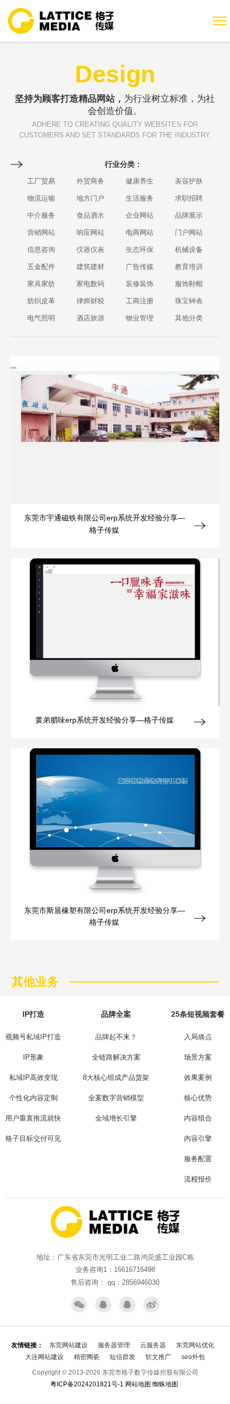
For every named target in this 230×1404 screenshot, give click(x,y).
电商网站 (140, 232)
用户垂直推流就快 (33, 1118)
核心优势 (198, 1098)
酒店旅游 (90, 318)
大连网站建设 (44, 1357)
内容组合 (198, 1118)
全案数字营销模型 (116, 1098)
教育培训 (189, 267)
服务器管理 (114, 1345)
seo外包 (193, 1357)
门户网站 (189, 232)
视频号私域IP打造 (33, 1037)
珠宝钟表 (189, 301)
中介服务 (41, 215)
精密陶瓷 (86, 1357)
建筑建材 (90, 267)
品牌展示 (189, 215)
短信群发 (122, 1357)
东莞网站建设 (68, 1345)
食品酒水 (90, 215)
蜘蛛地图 (165, 1384)
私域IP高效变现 (33, 1077)
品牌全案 (116, 1014)
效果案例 (198, 1077)
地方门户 (90, 198)
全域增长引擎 (116, 1118)
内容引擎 (198, 1138)
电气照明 (41, 318)
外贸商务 (90, 181)
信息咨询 (41, 249)
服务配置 (198, 1159)
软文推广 (158, 1357)
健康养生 (140, 181)
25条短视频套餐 (198, 1014)
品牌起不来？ (116, 1037)
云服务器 (153, 1345)
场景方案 (198, 1057)
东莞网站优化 (195, 1345)
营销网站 (41, 232)
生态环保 (140, 249)
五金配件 (41, 267)
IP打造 (33, 1014)
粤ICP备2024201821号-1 (87, 1384)
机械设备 (189, 249)
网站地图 (138, 1384)
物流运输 (41, 198)
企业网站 (140, 215)
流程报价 (198, 1179)
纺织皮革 (41, 301)
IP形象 (33, 1057)
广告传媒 (140, 267)
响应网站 (90, 232)
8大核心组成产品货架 (116, 1077)
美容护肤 (189, 181)
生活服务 (140, 198)
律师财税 (90, 301)
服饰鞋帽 (189, 284)
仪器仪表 (90, 249)
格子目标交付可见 (33, 1138)
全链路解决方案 (116, 1057)
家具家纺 (41, 284)
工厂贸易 (41, 181)
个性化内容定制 (33, 1098)
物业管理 (140, 318)
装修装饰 (140, 284)
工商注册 (140, 301)
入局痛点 (198, 1037)
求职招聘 (189, 198)
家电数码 (90, 284)
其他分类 (189, 318)
